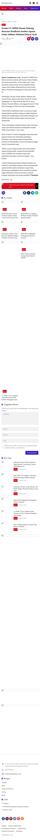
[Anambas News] (7, 3)
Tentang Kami (22, 828)
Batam (3, 24)
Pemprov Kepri (7, 810)
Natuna (4, 792)
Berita (3, 785)
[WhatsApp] (36, 193)
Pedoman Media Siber (14, 826)
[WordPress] (14, 818)
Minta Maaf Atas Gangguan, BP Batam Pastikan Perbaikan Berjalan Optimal (29, 215)
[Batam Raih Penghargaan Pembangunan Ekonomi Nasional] (29, 226)
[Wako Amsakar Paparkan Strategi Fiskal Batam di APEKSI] (29, 246)
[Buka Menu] (33, 3)
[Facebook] (24, 193)
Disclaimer (19, 831)
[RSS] (22, 818)
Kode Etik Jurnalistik (8, 831)
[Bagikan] (36, 39)
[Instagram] (18, 818)
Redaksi (3, 38)
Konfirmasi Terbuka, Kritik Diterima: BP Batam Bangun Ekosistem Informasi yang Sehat (10, 236)
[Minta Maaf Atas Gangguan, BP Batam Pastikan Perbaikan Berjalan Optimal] (29, 206)
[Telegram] (32, 193)
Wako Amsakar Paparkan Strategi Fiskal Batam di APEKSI (28, 256)
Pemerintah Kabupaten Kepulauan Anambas (16, 806)
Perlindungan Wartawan (8, 828)
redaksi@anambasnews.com (13, 774)
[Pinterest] (11, 818)
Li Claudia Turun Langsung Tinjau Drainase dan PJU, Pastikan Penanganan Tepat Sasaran (10, 398)
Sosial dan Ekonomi (7, 789)
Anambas (4, 782)
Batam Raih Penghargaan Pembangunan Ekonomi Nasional (28, 236)
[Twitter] (28, 193)
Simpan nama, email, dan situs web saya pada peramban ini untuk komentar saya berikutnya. (20, 447)
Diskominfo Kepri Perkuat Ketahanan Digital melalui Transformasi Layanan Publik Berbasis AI (10, 216)
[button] (30, 3)
